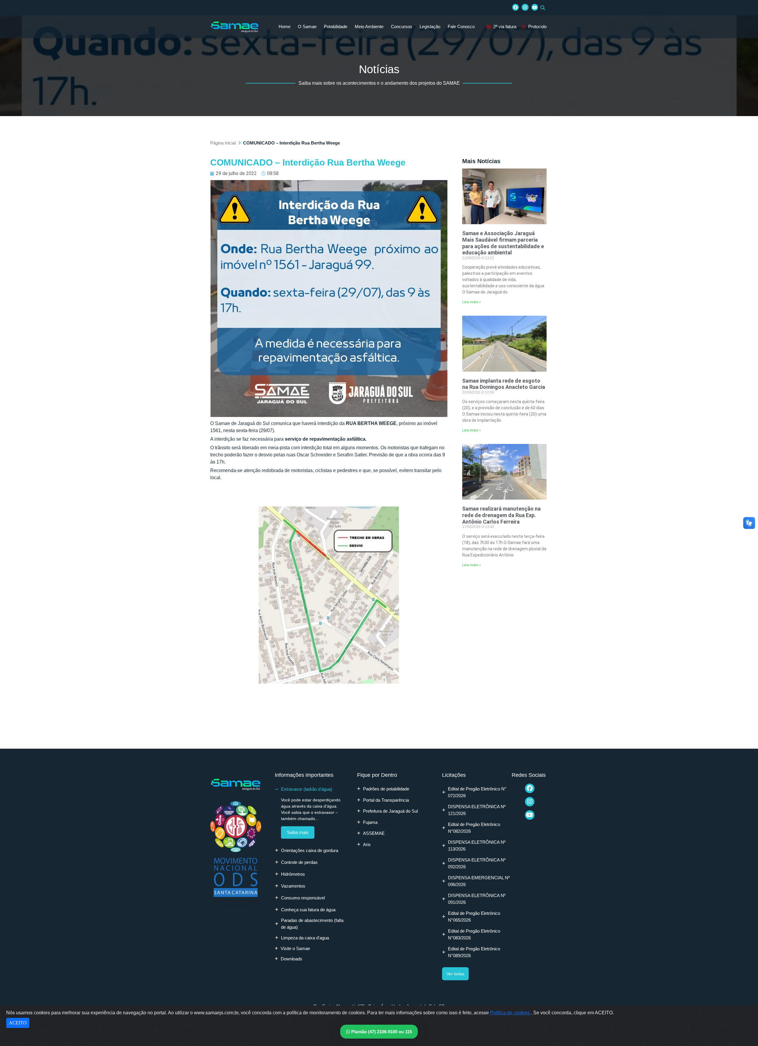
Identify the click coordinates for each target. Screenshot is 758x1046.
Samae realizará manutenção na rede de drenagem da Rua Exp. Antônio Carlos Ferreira (501, 515)
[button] (542, 7)
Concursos (401, 26)
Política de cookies (510, 1012)
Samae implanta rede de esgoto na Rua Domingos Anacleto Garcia (503, 384)
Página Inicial (223, 142)
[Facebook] (515, 7)
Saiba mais (298, 832)
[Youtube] (534, 7)
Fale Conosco (461, 26)
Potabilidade (335, 26)
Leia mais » (471, 302)
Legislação (430, 26)
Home (284, 26)
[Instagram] (525, 7)
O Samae (307, 26)
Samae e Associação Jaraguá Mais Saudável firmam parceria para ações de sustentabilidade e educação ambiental (503, 243)
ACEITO (18, 1022)
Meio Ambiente (369, 26)
